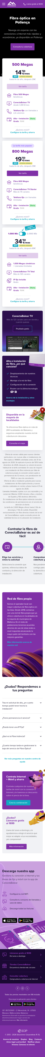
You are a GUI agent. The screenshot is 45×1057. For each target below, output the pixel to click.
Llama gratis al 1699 (34, 4)
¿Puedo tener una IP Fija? (13, 727)
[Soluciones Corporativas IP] (22, 1030)
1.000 (11, 233)
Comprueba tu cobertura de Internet (24, 977)
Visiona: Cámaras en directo (23, 1045)
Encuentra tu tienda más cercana (22, 966)
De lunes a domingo (20, 954)
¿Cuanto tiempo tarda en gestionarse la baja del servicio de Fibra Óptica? (19, 747)
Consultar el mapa (17, 443)
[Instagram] (22, 988)
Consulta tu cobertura (22, 47)
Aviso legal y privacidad (16, 1042)
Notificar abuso (34, 1042)
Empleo (24, 1039)
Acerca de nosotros (11, 1039)
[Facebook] (18, 988)
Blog (30, 1039)
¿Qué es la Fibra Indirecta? (13, 736)
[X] (27, 988)
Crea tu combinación (18, 802)
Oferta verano (26, 76)
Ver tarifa (22, 86)
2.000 (30, 233)
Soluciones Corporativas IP (27, 1035)
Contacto (38, 1039)
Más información (16, 846)
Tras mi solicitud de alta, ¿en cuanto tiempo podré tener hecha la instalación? (17, 706)
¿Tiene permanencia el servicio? (16, 718)
